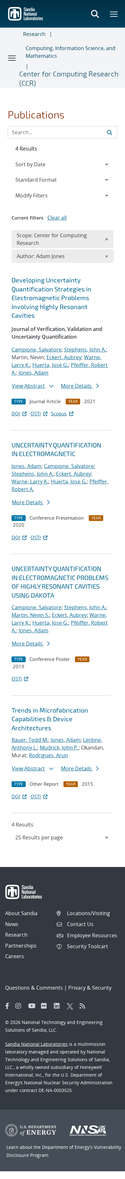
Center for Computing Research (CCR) (69, 78)
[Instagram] (20, 1006)
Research (34, 34)
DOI (16, 413)
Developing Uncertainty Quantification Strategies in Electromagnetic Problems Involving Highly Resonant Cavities (51, 297)
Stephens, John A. (85, 349)
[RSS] (84, 1006)
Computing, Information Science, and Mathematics (70, 52)
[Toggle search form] (95, 14)
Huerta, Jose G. (50, 364)
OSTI (35, 413)
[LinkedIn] (58, 1006)
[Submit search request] (109, 132)
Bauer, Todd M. (30, 739)
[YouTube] (33, 1006)
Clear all (57, 217)
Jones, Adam (33, 372)
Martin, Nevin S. (30, 615)
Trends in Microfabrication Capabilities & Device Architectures (50, 719)
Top (106, 1171)
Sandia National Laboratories (36, 1044)
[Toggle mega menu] (114, 14)
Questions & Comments (34, 987)
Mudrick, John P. (59, 747)
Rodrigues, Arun (48, 755)
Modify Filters (40, 195)
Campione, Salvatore (37, 349)
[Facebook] (7, 1006)
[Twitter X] (71, 1006)
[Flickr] (46, 1006)
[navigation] (62, 837)
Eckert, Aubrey (63, 357)
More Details (77, 385)
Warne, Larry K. (30, 481)
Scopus (59, 413)
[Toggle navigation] (12, 58)
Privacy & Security (90, 987)
